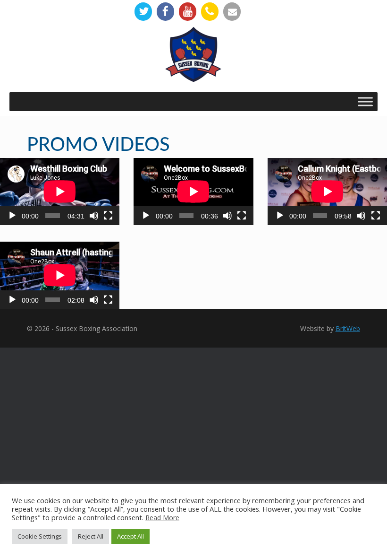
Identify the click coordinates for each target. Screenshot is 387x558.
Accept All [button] (130, 536)
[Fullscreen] (108, 215)
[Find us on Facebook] (165, 11)
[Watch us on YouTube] (187, 11)
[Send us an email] (232, 11)
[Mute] (94, 215)
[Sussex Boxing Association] (193, 59)
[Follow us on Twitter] (143, 11)
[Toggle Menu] (365, 101)
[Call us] (210, 11)
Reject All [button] (90, 536)
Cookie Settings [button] (39, 536)
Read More (162, 517)
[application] (59, 191)
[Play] (12, 215)
